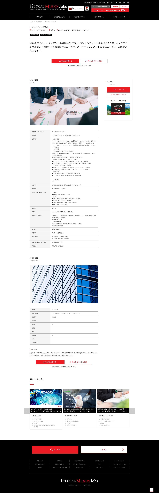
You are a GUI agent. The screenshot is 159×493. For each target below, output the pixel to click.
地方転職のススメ (79, 17)
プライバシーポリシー (118, 464)
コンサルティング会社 (50, 21)
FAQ (99, 464)
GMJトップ (40, 461)
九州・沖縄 (126, 2)
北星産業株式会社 (71, 415)
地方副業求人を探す (59, 17)
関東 (94, 2)
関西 (112, 2)
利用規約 (40, 467)
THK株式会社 (36, 415)
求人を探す (40, 17)
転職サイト (98, 467)
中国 (116, 2)
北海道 (86, 2)
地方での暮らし (99, 17)
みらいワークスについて (59, 467)
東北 (90, 2)
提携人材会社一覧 (59, 464)
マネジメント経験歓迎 (46, 34)
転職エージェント (118, 467)
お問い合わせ (79, 467)
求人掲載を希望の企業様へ (79, 464)
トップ (31, 21)
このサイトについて (119, 17)
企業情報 (112, 84)
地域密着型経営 (34, 34)
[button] (132, 411)
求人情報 (109, 81)
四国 (120, 2)
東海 (108, 2)
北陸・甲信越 (101, 2)
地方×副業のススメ (40, 464)
